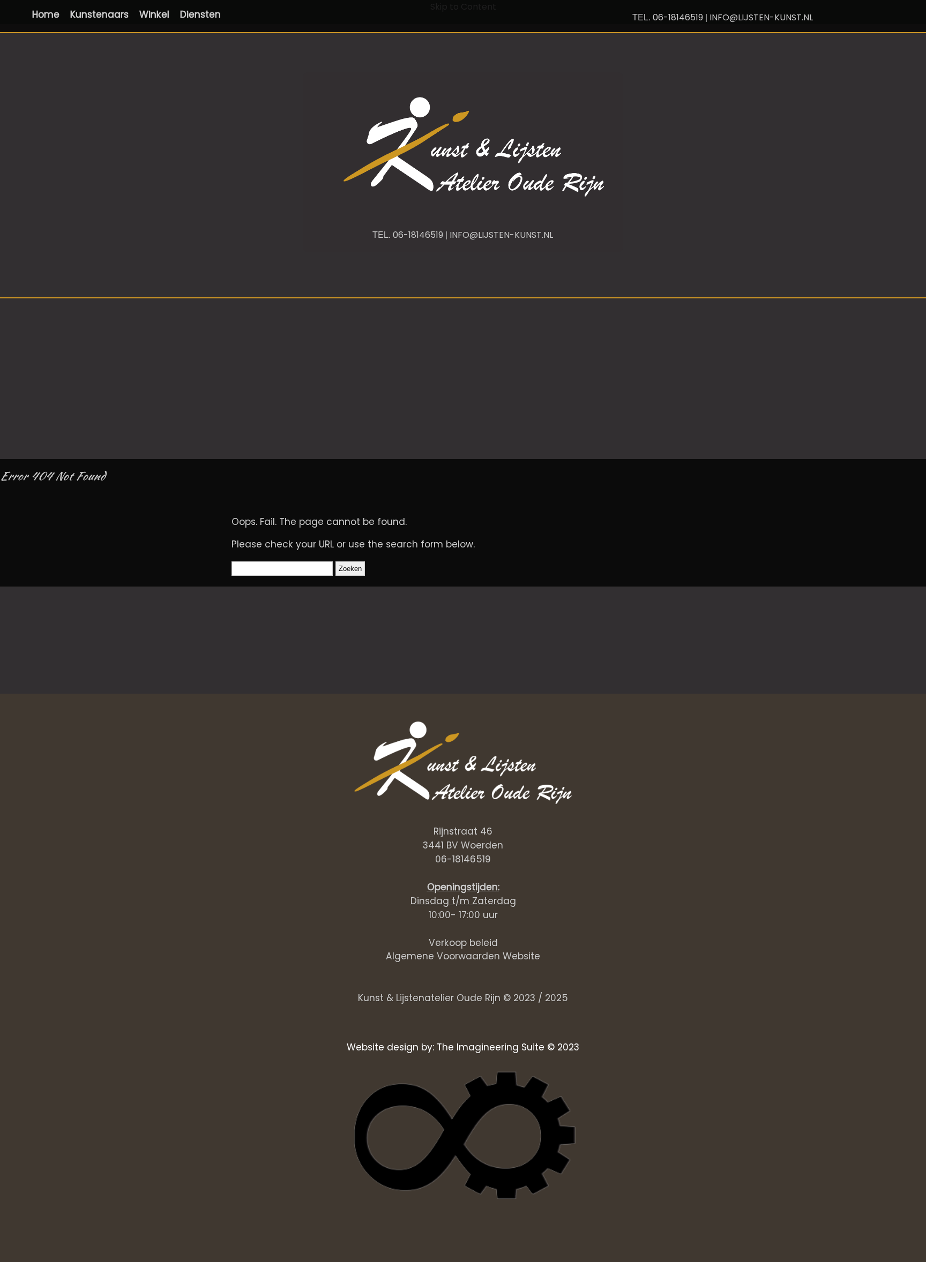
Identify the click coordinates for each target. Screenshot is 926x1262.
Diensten (200, 14)
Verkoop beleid (463, 942)
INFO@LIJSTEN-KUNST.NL (761, 17)
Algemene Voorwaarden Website (463, 956)
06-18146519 (678, 17)
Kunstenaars (99, 14)
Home (45, 14)
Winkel (154, 14)
